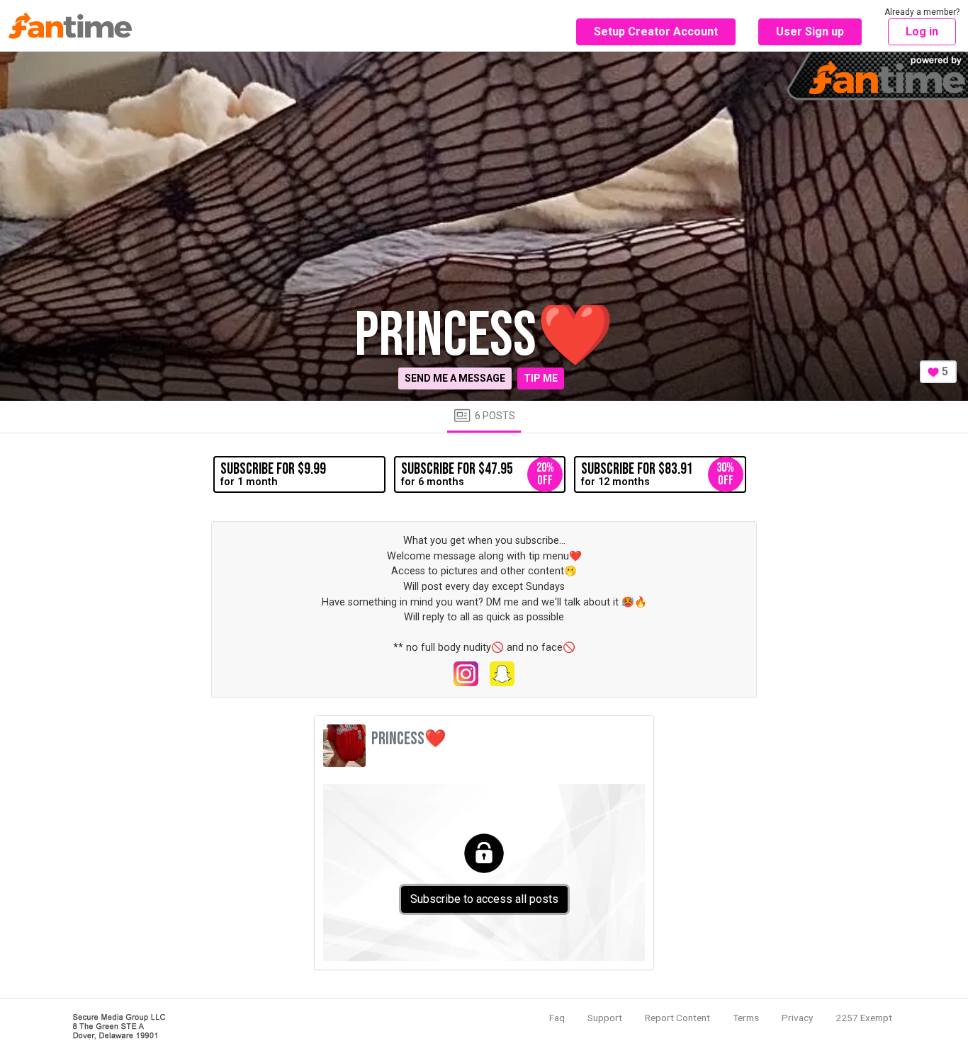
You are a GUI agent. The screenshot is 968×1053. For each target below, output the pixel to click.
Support (604, 1017)
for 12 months (657, 474)
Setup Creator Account (656, 31)
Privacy (797, 1017)
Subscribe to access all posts (484, 899)
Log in (922, 31)
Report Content (677, 1017)
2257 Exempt (863, 1017)
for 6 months (477, 474)
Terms (746, 1017)
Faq (557, 1017)
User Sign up (810, 31)
